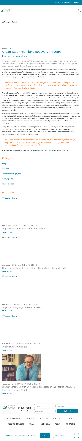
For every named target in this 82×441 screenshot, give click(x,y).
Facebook (49, 150)
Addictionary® (21, 10)
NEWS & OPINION (66, 3)
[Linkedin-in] (74, 434)
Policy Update (7, 179)
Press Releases (8, 184)
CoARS (62, 10)
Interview (5, 169)
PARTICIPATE (77, 3)
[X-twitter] (78, 434)
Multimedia (68, 10)
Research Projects (55, 10)
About (74, 10)
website (39, 150)
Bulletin (41, 10)
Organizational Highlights (11, 174)
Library (47, 10)
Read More (7, 232)
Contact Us (70, 424)
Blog (4, 164)
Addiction (28, 10)
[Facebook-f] (70, 434)
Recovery (35, 10)
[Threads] (74, 437)
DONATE (57, 3)
